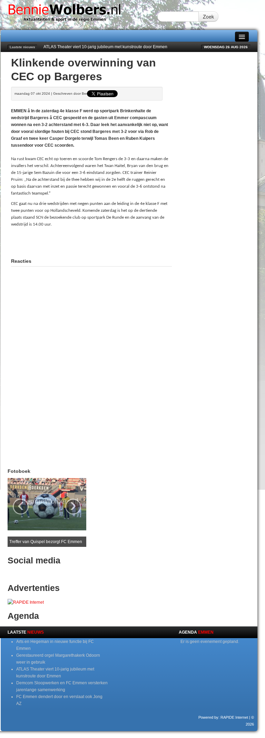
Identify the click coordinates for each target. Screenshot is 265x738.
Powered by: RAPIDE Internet (223, 717)
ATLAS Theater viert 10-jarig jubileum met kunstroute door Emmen (105, 46)
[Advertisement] (92, 241)
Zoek (208, 16)
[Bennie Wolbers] (79, 14)
